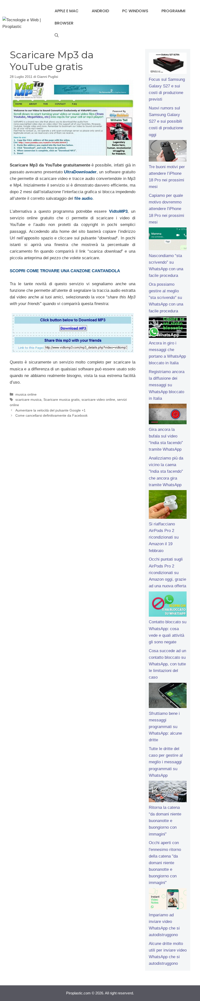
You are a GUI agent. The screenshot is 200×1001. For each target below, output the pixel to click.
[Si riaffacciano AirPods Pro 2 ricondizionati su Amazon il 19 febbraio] (168, 505)
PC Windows (135, 11)
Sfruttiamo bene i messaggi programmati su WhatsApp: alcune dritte (165, 726)
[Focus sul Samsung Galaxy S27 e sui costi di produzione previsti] (168, 64)
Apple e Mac (67, 11)
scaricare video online (98, 399)
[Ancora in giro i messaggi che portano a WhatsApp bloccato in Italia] (168, 328)
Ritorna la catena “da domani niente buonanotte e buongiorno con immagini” (165, 820)
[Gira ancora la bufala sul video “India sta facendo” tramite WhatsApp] (168, 415)
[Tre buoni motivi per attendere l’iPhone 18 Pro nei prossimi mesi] (168, 152)
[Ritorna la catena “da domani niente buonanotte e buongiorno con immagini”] (168, 792)
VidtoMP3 (118, 211)
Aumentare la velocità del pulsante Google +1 (50, 410)
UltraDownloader (80, 172)
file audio (83, 198)
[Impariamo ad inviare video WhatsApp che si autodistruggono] (168, 900)
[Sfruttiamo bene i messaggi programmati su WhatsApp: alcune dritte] (168, 696)
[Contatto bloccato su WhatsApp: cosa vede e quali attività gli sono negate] (168, 605)
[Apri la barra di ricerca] (56, 35)
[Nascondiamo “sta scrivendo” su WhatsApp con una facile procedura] (168, 239)
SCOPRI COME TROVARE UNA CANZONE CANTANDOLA (65, 271)
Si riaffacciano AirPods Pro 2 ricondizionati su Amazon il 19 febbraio (164, 537)
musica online (26, 394)
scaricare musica (28, 399)
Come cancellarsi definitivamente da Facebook (51, 415)
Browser (64, 23)
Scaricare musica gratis (61, 399)
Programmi (173, 11)
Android (100, 11)
